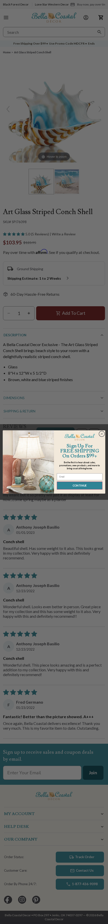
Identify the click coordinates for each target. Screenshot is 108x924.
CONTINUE (80, 485)
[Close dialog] (101, 433)
